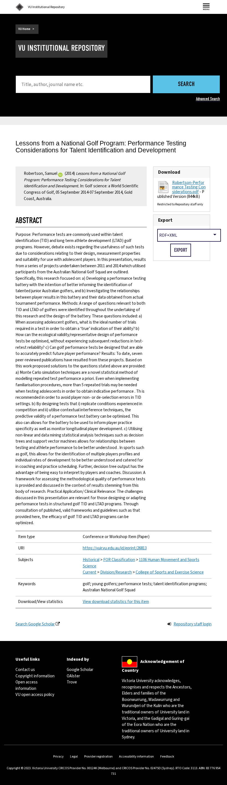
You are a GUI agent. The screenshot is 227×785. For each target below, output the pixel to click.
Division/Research (116, 572)
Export (165, 220)
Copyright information (35, 676)
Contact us (25, 670)
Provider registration (98, 756)
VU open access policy (35, 695)
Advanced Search (208, 98)
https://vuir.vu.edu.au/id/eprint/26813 (115, 548)
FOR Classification (119, 560)
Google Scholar (80, 670)
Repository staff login (192, 624)
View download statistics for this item (116, 602)
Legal (74, 756)
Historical (91, 560)
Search (186, 84)
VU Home (24, 29)
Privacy (58, 756)
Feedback (167, 756)
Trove (72, 682)
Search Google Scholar (35, 624)
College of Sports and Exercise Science (170, 572)
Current (89, 572)
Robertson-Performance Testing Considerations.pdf (189, 187)
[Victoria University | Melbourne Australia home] (20, 7)
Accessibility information (136, 756)
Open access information (27, 685)
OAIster (73, 676)
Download (169, 172)
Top (217, 781)
